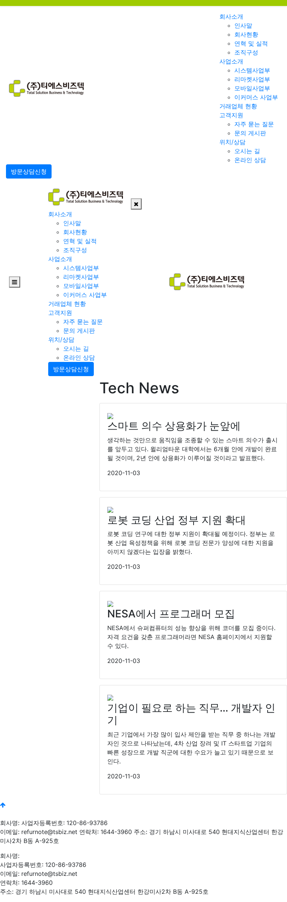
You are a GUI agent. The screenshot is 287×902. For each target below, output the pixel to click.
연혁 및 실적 (251, 43)
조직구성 (246, 52)
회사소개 (231, 16)
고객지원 (231, 115)
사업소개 (231, 61)
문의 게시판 (250, 133)
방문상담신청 (29, 171)
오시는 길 (247, 151)
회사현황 (246, 34)
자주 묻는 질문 (254, 124)
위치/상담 (232, 142)
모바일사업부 (252, 88)
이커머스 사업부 (256, 97)
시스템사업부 (252, 70)
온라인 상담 (250, 160)
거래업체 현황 (238, 106)
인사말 (243, 25)
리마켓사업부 (252, 79)
